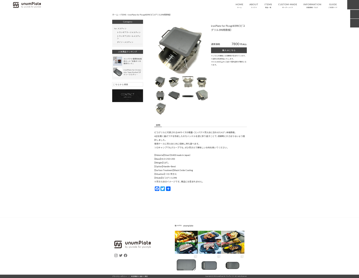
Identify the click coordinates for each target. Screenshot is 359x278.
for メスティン (120, 28)
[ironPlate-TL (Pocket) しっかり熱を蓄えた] (186, 265)
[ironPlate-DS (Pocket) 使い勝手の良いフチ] (232, 265)
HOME (239, 5)
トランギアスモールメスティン (129, 37)
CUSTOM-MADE (287, 5)
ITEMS (268, 5)
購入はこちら (229, 50)
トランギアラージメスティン (129, 32)
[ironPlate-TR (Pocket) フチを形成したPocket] (209, 265)
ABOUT (253, 5)
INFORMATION (312, 5)
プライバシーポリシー (119, 276)
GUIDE (333, 5)
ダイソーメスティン (125, 42)
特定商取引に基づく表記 (139, 276)
